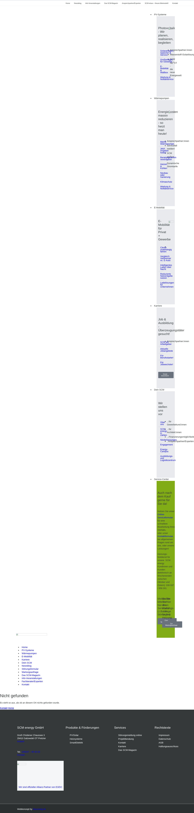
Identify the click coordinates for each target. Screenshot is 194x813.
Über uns (161, 423)
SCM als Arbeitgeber (161, 343)
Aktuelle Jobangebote (161, 350)
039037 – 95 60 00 (31, 752)
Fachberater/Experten (32, 681)
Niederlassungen (161, 440)
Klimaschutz (161, 182)
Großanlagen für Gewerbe (161, 60)
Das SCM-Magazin (111, 3)
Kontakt (175, 3)
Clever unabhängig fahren (161, 249)
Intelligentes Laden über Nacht (161, 267)
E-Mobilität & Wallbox (161, 69)
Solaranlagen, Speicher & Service (161, 53)
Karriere (158, 306)
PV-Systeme (160, 14)
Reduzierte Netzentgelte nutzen (161, 276)
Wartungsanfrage (30, 672)
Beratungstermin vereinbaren (161, 158)
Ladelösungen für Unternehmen (161, 284)
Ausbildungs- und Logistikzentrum (161, 458)
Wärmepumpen (161, 98)
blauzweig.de (39, 809)
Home (68, 3)
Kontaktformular (165, 536)
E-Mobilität (159, 207)
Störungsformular (30, 669)
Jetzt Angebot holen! (161, 150)
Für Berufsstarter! (161, 356)
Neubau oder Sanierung (161, 175)
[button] (163, 9)
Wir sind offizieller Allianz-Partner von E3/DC (40, 787)
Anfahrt (20, 741)
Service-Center (161, 479)
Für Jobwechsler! (161, 363)
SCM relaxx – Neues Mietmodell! (156, 3)
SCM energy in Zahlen (161, 432)
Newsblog (77, 3)
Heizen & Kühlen (161, 166)
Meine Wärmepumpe (161, 143)
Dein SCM (159, 389)
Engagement (161, 444)
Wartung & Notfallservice (161, 78)
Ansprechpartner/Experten (131, 3)
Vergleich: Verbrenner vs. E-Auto (161, 258)
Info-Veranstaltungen (92, 3)
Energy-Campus (161, 450)
